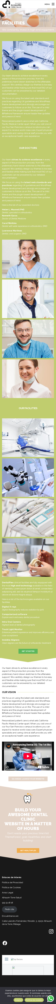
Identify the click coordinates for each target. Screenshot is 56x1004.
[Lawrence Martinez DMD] (28, 338)
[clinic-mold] (28, 557)
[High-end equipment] (28, 517)
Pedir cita (9, 909)
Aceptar (18, 1000)
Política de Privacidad (12, 882)
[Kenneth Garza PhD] (28, 298)
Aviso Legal (7, 892)
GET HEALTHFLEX (28, 851)
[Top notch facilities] (28, 437)
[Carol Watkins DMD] (28, 378)
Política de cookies (34, 1000)
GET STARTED (28, 651)
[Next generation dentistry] (28, 477)
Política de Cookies (11, 887)
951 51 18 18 (7, 902)
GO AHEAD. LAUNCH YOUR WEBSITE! (28, 779)
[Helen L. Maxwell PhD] (28, 259)
